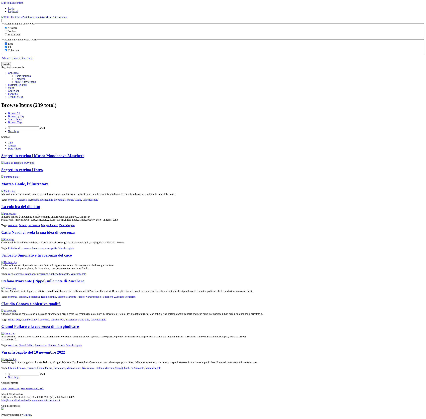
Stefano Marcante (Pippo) (71, 296)
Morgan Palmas (49, 225)
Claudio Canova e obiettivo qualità (31, 304)
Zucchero (108, 296)
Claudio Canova (30, 319)
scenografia (51, 248)
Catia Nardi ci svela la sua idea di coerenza (38, 232)
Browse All (14, 113)
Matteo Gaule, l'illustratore (25, 184)
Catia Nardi (14, 248)
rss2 (41, 388)
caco (10, 274)
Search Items (14, 119)
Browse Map (15, 122)
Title (10, 142)
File (10, 47)
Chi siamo (13, 72)
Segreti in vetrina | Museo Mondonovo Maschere (42, 155)
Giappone (30, 274)
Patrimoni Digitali (17, 84)
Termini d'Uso (15, 96)
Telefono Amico (56, 345)
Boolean (11, 31)
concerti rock (57, 319)
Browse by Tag (16, 116)
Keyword (12, 27)
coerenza (12, 199)
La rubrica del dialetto (20, 206)
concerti (23, 296)
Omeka (27, 414)
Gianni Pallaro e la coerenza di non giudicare (40, 326)
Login (11, 8)
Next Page (13, 131)
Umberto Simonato (59, 274)
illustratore (33, 199)
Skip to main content (12, 2)
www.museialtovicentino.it (46, 400)
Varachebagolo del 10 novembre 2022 (33, 352)
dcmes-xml (13, 388)
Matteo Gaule (74, 199)
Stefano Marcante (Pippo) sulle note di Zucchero (42, 281)
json (23, 388)
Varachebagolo (90, 199)
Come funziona (23, 75)
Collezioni (13, 90)
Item (10, 43)
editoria (23, 199)
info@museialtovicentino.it (15, 400)
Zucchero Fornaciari (124, 296)
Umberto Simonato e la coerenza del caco (36, 255)
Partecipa (13, 93)
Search (6, 64)
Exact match (13, 34)
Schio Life (83, 319)
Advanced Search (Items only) (17, 58)
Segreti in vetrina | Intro (22, 170)
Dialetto (23, 225)
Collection (13, 50)
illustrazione (46, 199)
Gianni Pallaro (26, 345)
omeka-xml (32, 388)
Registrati (13, 11)
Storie (11, 87)
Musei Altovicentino (25, 81)
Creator (12, 145)
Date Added (14, 148)
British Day (14, 319)
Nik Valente (88, 368)
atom (3, 388)
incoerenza (60, 199)
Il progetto (20, 78)
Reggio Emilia (48, 296)
